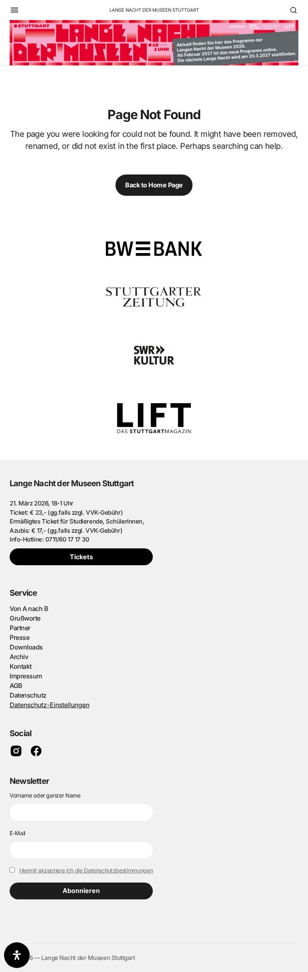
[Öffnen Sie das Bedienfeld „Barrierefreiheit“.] (17, 955)
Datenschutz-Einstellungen (49, 705)
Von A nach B (29, 609)
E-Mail (17, 833)
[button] (14, 10)
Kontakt (21, 666)
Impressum (26, 676)
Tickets (81, 557)
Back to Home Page (154, 185)
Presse (19, 637)
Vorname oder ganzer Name (45, 795)
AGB (16, 686)
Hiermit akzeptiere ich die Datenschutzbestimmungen (86, 870)
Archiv (19, 657)
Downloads (26, 647)
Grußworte (25, 618)
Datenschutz (28, 695)
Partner (20, 628)
